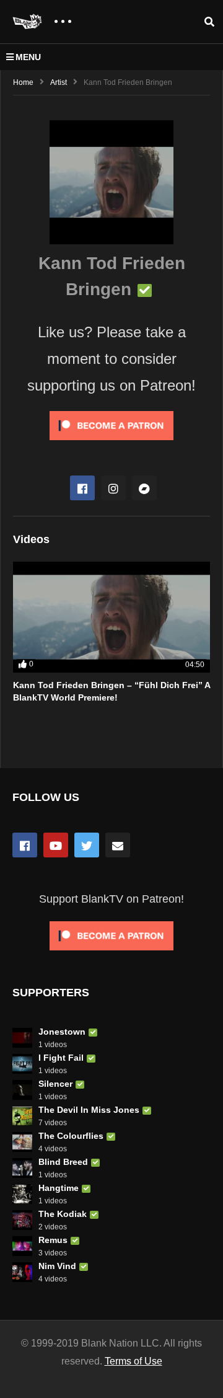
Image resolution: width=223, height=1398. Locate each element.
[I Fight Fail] (22, 1064)
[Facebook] (82, 488)
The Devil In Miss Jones (88, 1110)
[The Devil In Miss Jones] (22, 1116)
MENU (28, 57)
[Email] (117, 845)
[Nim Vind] (22, 1272)
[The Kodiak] (22, 1220)
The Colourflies (70, 1136)
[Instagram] (113, 488)
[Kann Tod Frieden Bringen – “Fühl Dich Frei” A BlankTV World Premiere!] (111, 617)
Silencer (55, 1084)
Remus (53, 1240)
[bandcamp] (144, 488)
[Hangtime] (22, 1194)
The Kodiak (62, 1214)
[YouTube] (55, 845)
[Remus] (22, 1246)
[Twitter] (86, 845)
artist (58, 82)
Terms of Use (133, 1361)
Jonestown (61, 1032)
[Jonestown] (22, 1038)
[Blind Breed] (22, 1168)
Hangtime (58, 1188)
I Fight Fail (61, 1058)
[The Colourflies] (22, 1142)
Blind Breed (63, 1162)
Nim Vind (57, 1266)
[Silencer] (22, 1090)
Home (23, 82)
